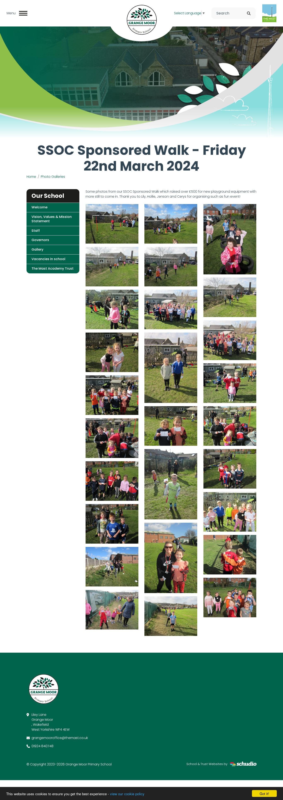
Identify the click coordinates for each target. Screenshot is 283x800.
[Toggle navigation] (23, 13)
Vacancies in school (48, 259)
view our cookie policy (127, 793)
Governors (40, 240)
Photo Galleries (53, 176)
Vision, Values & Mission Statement (51, 218)
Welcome (39, 207)
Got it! (264, 793)
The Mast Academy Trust (52, 268)
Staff (35, 230)
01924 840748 (42, 746)
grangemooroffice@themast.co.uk (59, 737)
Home (31, 176)
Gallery (37, 249)
